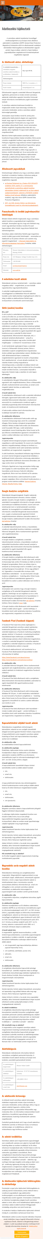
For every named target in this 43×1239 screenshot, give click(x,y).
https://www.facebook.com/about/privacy (16, 657)
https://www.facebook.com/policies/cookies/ (17, 660)
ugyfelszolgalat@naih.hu (20, 266)
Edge (20, 484)
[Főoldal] (21, 12)
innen (21, 603)
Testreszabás (21, 1232)
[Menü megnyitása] (2, 2)
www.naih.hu (16, 270)
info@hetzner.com (22, 1086)
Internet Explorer (30, 481)
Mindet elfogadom (22, 1236)
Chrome (4, 484)
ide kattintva (6, 521)
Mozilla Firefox (13, 484)
